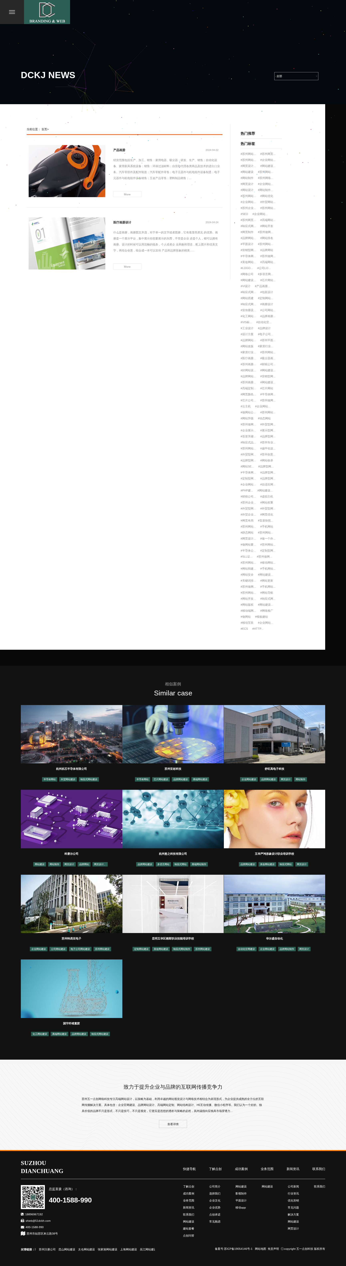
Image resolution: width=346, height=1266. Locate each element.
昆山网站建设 (47, 1249)
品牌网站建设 (180, 779)
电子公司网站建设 (80, 949)
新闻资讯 (293, 1169)
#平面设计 (247, 244)
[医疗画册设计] (67, 243)
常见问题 (293, 1207)
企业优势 (214, 1207)
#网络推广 (266, 610)
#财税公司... (268, 364)
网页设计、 (100, 864)
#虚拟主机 (266, 496)
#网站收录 (266, 460)
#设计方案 (247, 334)
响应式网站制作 (181, 949)
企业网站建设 (249, 779)
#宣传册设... (248, 310)
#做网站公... (248, 412)
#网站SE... (247, 466)
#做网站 (246, 616)
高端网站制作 (199, 864)
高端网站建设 (200, 779)
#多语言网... (265, 274)
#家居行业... (265, 346)
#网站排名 (266, 238)
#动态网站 (264, 418)
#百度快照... (265, 520)
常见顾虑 (214, 1221)
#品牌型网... (268, 436)
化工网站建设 (40, 1034)
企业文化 (214, 1200)
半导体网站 (50, 779)
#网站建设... (248, 280)
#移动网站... (268, 562)
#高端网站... (268, 262)
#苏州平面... (268, 340)
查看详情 (173, 1124)
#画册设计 (266, 304)
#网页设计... (248, 538)
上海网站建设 (109, 1249)
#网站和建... (248, 568)
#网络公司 (247, 274)
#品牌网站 (266, 250)
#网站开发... (248, 598)
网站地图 (260, 1248)
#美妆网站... (248, 262)
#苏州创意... (268, 454)
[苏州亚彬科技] (173, 733)
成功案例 (241, 1169)
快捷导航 (189, 1169)
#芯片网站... (268, 280)
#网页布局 (247, 520)
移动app (240, 1207)
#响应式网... (248, 226)
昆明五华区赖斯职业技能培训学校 (173, 938)
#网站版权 (247, 604)
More (127, 194)
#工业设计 (247, 328)
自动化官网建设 (246, 949)
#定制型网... (248, 478)
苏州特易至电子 (71, 938)
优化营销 (293, 1200)
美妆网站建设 (267, 864)
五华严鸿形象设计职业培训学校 (274, 853)
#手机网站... (268, 568)
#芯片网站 (266, 388)
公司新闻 (293, 1186)
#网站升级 (247, 418)
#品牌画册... (268, 316)
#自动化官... (264, 322)
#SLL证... (246, 556)
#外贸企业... (248, 514)
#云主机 (246, 406)
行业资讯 (293, 1193)
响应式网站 (181, 864)
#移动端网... (248, 610)
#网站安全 (247, 574)
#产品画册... (262, 286)
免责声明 (273, 1248)
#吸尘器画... (268, 358)
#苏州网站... (265, 244)
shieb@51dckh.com (38, 1220)
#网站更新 (266, 580)
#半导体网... (248, 256)
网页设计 (286, 779)
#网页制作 (247, 232)
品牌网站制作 (287, 949)
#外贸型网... (268, 424)
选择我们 (214, 1193)
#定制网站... (265, 298)
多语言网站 (163, 864)
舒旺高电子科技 (274, 768)
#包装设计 (266, 292)
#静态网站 (247, 532)
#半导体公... (248, 550)
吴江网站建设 (129, 1249)
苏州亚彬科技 (173, 768)
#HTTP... (257, 628)
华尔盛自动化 (274, 938)
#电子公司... (265, 334)
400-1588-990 (35, 1227)
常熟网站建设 (148, 1249)
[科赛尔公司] (71, 818)
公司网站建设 (58, 949)
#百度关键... (248, 436)
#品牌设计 (264, 328)
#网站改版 (247, 346)
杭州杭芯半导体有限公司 (71, 768)
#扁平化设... (268, 448)
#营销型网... (248, 250)
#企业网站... (262, 406)
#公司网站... (268, 310)
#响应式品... (248, 442)
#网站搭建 (247, 298)
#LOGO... (247, 268)
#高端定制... (248, 388)
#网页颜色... (248, 394)
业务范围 (267, 1169)
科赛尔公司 (71, 853)
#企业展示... (248, 430)
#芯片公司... (248, 400)
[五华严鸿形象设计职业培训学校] (274, 818)
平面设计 (241, 1200)
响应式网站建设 (88, 779)
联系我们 (318, 1169)
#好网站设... (248, 370)
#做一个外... (268, 538)
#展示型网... (268, 430)
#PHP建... (247, 490)
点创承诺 (214, 1214)
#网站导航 (266, 592)
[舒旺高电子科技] (274, 733)
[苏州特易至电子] (71, 903)
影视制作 (241, 1193)
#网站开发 (266, 226)
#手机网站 (266, 526)
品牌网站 (84, 864)
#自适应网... (268, 484)
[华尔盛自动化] (274, 903)
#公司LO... (264, 268)
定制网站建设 (141, 949)
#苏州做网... (265, 232)
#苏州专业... (268, 442)
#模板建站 (261, 616)
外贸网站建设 (68, 779)
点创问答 (188, 1235)
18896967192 (34, 1214)
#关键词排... (248, 580)
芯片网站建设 (161, 779)
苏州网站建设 (102, 949)
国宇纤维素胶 (71, 1023)
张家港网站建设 (88, 1249)
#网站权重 (266, 502)
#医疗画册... (248, 358)
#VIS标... (246, 322)
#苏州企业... (248, 502)
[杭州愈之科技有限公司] (173, 818)
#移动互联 (247, 622)
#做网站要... (248, 544)
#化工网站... (248, 316)
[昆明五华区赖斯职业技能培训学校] (173, 903)
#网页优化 (266, 514)
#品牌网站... (248, 238)
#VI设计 (245, 286)
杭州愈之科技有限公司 (173, 853)
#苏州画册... (248, 364)
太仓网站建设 (67, 1249)
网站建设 (39, 864)
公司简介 (214, 1186)
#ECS (244, 628)
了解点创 (215, 1169)
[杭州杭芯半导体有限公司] (71, 733)
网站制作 (300, 779)
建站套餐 (188, 1228)
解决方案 (293, 1214)
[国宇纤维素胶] (71, 988)
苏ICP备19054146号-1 (238, 1248)
